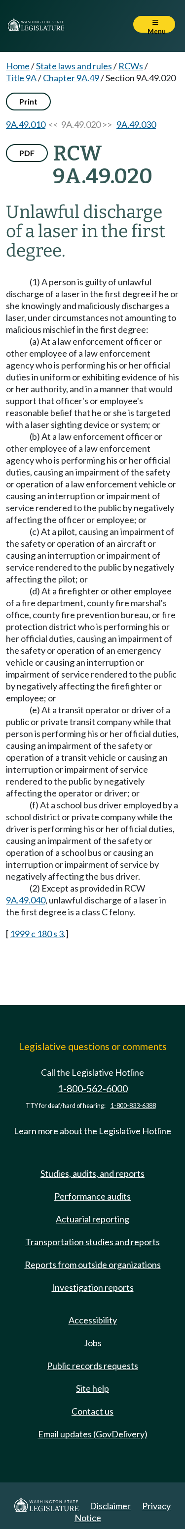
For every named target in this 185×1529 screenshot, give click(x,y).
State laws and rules (74, 65)
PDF (27, 153)
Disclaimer (110, 1505)
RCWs (130, 65)
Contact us (92, 1411)
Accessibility (93, 1320)
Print (28, 101)
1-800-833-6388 (133, 1105)
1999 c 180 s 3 (37, 933)
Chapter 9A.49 (71, 77)
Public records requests (92, 1365)
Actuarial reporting (92, 1218)
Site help (92, 1388)
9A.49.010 (25, 124)
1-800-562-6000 (93, 1088)
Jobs (93, 1342)
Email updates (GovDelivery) (93, 1433)
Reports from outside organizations (93, 1264)
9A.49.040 (25, 900)
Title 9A (21, 77)
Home (18, 65)
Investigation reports (93, 1287)
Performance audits (92, 1196)
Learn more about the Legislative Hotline (92, 1130)
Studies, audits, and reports (92, 1173)
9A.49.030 (136, 124)
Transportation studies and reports (92, 1241)
